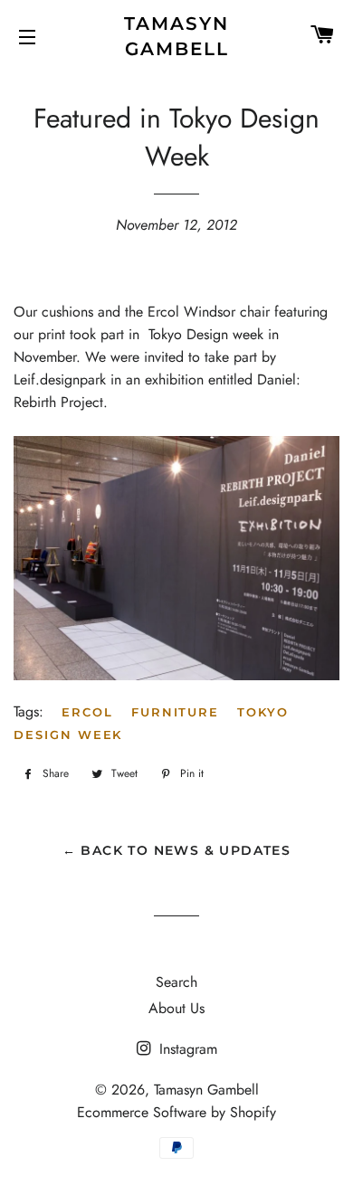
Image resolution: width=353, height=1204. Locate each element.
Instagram (186, 1048)
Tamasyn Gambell (176, 36)
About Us (176, 1008)
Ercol (87, 712)
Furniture (175, 712)
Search (176, 982)
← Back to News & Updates (176, 850)
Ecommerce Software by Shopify (176, 1112)
